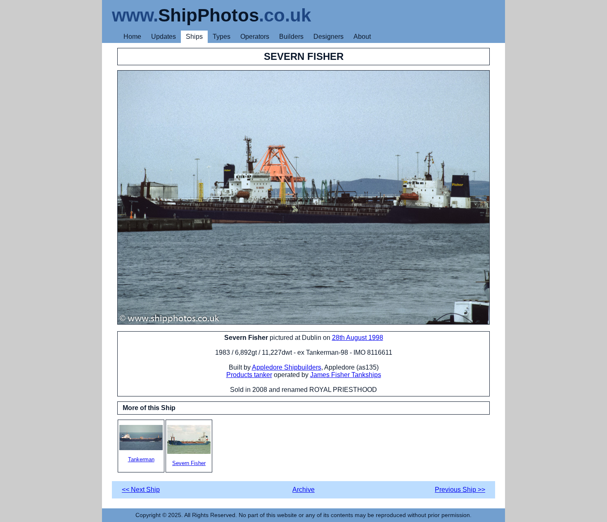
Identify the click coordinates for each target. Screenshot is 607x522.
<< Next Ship (141, 489)
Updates (163, 36)
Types (221, 36)
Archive (303, 489)
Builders (291, 36)
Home (132, 36)
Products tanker (249, 374)
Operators (254, 36)
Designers (328, 36)
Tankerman (141, 459)
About (362, 36)
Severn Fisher (189, 463)
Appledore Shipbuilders (286, 367)
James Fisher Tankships (345, 374)
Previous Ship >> (460, 489)
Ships (194, 36)
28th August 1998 (357, 337)
